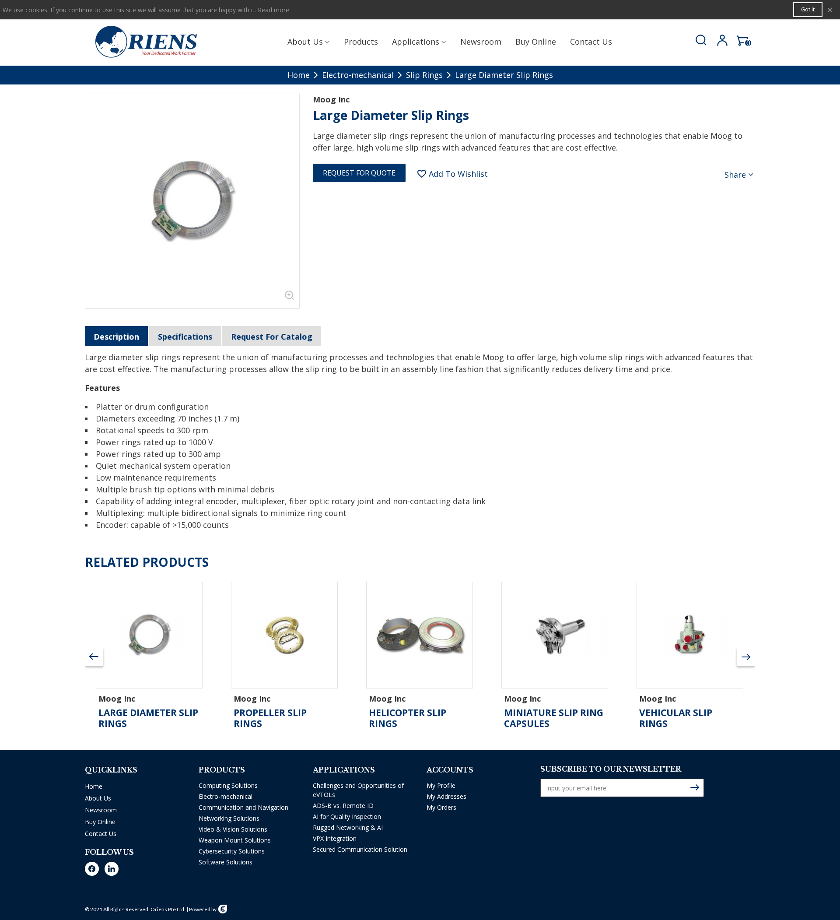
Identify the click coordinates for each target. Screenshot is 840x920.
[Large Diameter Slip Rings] (288, 297)
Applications (415, 41)
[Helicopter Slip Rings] (419, 635)
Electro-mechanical (225, 796)
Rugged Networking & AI (348, 827)
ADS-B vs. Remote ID (343, 805)
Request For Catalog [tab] (271, 336)
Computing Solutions (228, 785)
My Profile (441, 785)
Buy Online (535, 41)
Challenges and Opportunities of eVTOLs (358, 790)
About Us (305, 41)
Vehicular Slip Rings (675, 718)
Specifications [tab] (185, 336)
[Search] (699, 40)
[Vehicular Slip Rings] (690, 635)
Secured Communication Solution (360, 849)
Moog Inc (331, 99)
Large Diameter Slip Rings (148, 718)
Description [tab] (116, 336)
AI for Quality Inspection (347, 816)
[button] (746, 656)
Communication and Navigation (243, 807)
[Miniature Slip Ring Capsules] (554, 635)
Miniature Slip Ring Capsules (553, 718)
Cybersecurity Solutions (232, 851)
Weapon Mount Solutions (235, 840)
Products (361, 41)
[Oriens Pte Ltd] (146, 42)
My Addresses (446, 796)
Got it (808, 9)
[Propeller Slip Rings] (284, 635)
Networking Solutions (229, 818)
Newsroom (480, 41)
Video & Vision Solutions (233, 829)
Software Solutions (225, 862)
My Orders (441, 807)
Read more (273, 10)
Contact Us (100, 833)
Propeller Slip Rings (270, 718)
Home (93, 786)
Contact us (591, 41)
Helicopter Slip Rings (407, 718)
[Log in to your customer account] (721, 42)
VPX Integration (335, 838)
